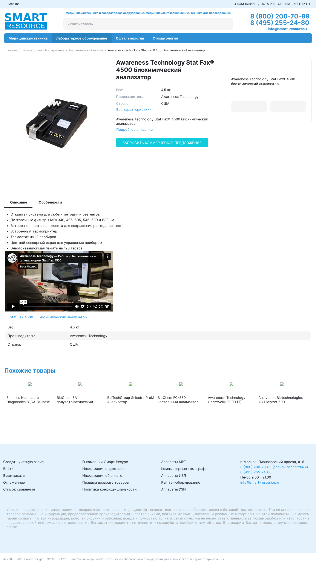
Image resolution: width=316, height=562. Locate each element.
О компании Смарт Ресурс (105, 462)
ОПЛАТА (284, 4)
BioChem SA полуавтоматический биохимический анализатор (75, 400)
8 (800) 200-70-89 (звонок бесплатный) (274, 467)
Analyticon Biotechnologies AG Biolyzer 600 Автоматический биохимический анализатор (280, 400)
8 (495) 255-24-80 (279, 22)
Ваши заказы (14, 475)
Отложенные (14, 482)
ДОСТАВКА (266, 4)
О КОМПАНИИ (244, 4)
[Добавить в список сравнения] (288, 106)
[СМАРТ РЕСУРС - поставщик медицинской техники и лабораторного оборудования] (25, 21)
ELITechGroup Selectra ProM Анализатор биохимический (130, 400)
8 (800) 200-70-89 (280, 16)
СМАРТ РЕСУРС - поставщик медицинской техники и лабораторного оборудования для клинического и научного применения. (136, 559)
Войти (8, 468)
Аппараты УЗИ (173, 489)
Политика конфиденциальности (109, 489)
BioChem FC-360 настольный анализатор (178, 400)
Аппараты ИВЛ (173, 475)
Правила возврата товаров (105, 482)
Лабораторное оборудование (42, 50)
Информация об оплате (102, 475)
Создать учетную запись (24, 462)
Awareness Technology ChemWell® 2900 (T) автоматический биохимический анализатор (226, 400)
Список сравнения (19, 489)
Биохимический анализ (86, 50)
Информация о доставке (103, 468)
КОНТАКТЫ (301, 4)
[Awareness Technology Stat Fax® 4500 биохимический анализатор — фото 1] (55, 123)
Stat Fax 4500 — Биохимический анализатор (48, 317)
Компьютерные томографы (184, 468)
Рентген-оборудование (180, 482)
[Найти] (227, 24)
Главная (11, 50)
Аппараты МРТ (173, 462)
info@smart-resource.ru (289, 29)
